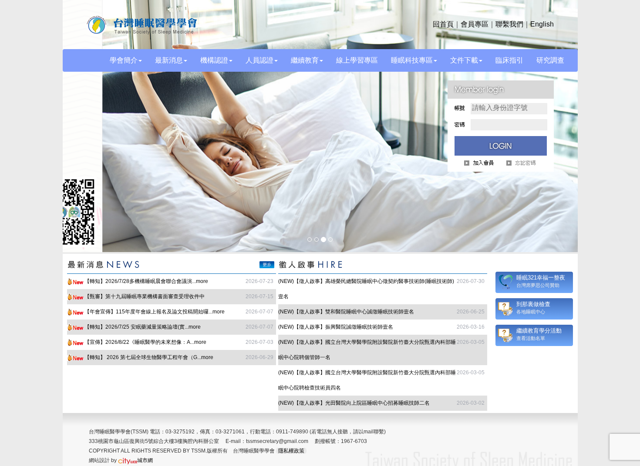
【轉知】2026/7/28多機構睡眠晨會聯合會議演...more (146, 279)
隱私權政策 (291, 449)
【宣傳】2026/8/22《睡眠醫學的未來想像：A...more (145, 340)
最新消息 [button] (169, 60)
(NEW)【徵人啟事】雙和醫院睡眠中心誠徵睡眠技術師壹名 (346, 310)
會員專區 (474, 24)
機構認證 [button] (214, 60)
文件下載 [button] (464, 60)
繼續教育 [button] (305, 60)
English (542, 24)
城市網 (145, 459)
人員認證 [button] (259, 60)
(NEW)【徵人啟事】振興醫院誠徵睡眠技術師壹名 (335, 325)
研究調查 (550, 60)
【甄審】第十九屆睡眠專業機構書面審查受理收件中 (144, 295)
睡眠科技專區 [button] (412, 60)
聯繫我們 (509, 24)
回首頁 (443, 24)
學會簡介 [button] (124, 60)
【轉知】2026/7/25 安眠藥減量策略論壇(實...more (142, 325)
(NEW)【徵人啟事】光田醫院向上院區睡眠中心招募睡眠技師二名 (354, 401)
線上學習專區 (357, 60)
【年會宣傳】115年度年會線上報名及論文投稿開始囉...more (154, 310)
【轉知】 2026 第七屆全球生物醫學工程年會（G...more (148, 356)
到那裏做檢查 (533, 302)
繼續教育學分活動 (539, 329)
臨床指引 (509, 60)
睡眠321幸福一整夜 (540, 276)
